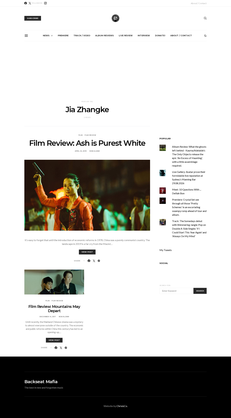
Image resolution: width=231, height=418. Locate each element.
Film (80, 135)
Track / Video (82, 35)
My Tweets (166, 249)
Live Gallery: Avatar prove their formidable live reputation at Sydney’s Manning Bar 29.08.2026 (81, 77)
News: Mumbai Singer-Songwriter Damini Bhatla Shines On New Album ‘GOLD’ (187, 77)
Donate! (160, 35)
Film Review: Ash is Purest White (87, 143)
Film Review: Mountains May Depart (54, 308)
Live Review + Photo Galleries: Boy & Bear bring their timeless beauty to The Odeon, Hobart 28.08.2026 (46, 75)
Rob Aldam (94, 151)
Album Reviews (104, 35)
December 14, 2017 (47, 317)
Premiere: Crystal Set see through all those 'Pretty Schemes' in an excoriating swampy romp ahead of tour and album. (189, 207)
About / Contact (199, 3)
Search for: (165, 285)
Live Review (126, 35)
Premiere (63, 35)
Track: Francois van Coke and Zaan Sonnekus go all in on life (152, 76)
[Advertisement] (115, 71)
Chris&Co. (122, 405)
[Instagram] (45, 3)
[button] (205, 35)
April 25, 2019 (81, 151)
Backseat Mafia (41, 381)
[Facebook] (25, 3)
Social (164, 263)
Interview (144, 35)
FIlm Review (90, 135)
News (46, 35)
